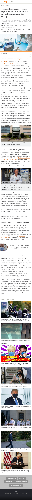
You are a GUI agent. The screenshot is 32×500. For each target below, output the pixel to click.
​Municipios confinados (9, 29)
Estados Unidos (5, 63)
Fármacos (21, 478)
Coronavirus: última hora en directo (12, 25)
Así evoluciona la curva (22, 29)
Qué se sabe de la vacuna (9, 31)
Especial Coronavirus (16, 485)
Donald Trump (13, 63)
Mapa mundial (11, 27)
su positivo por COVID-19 (18, 58)
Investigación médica (21, 481)
